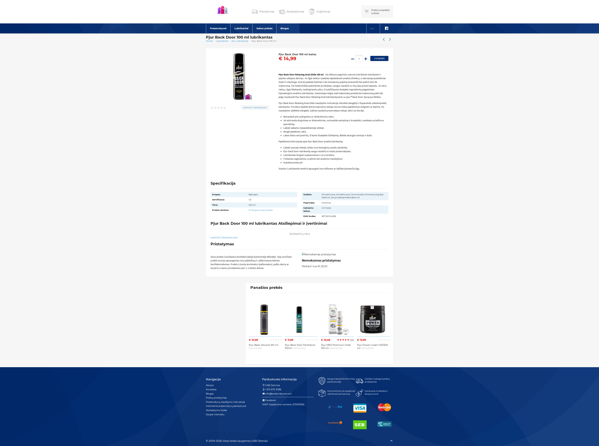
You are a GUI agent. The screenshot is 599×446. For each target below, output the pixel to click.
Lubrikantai (241, 28)
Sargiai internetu (215, 414)
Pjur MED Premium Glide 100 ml (336, 346)
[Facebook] (386, 28)
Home (209, 41)
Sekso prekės (264, 28)
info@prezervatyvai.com (278, 393)
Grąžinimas (323, 11)
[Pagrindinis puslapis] (222, 12)
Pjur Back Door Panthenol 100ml (300, 346)
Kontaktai (211, 389)
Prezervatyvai (218, 28)
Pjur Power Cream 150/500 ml (372, 346)
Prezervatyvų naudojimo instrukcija (225, 402)
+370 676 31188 (273, 389)
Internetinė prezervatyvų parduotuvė (226, 406)
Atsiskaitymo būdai (216, 410)
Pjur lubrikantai (240, 41)
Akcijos (210, 385)
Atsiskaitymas (295, 11)
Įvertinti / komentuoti (255, 107)
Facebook (270, 400)
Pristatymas (266, 11)
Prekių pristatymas (216, 397)
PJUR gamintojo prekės (261, 210)
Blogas (284, 28)
